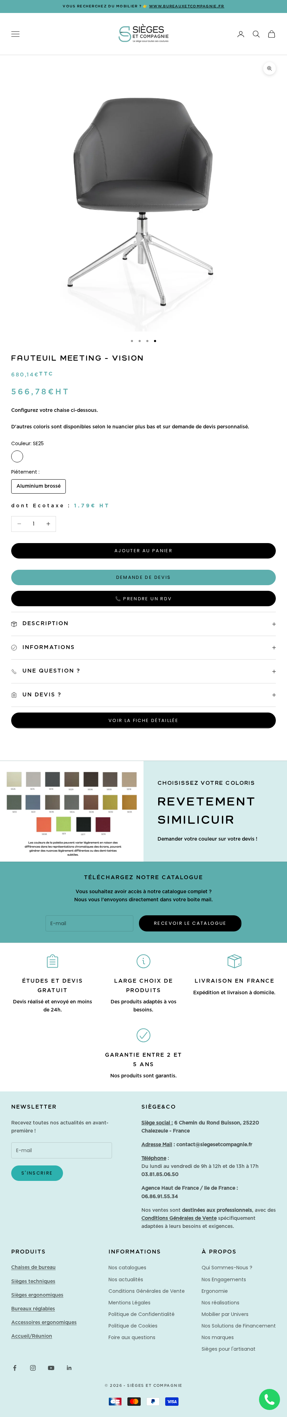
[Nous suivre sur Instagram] (32, 1367)
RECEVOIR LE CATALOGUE (190, 923)
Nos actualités (125, 1279)
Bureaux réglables (33, 1308)
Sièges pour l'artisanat (228, 1348)
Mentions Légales (129, 1302)
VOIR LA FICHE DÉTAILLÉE (143, 720)
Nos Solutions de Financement (239, 1325)
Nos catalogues (127, 1267)
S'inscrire (37, 1173)
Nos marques (218, 1337)
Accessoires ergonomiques (44, 1322)
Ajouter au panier (143, 550)
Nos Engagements (224, 1279)
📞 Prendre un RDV (143, 598)
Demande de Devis (143, 577)
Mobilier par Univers (225, 1314)
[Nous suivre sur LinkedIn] (69, 1367)
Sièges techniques (33, 1281)
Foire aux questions (131, 1337)
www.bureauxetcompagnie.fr (186, 6)
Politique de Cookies (133, 1325)
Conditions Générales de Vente (146, 1291)
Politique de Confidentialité (141, 1314)
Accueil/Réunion (31, 1336)
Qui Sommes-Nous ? (227, 1267)
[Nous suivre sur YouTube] (51, 1367)
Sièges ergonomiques (37, 1295)
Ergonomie (215, 1291)
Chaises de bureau (33, 1267)
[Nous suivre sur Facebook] (14, 1367)
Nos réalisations (220, 1302)
